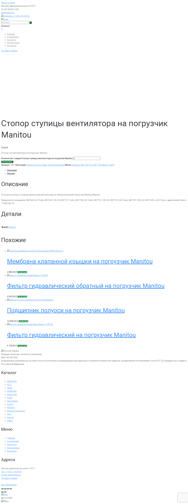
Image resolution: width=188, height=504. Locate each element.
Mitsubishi (12, 381)
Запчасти (11, 40)
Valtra (9, 421)
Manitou (31, 165)
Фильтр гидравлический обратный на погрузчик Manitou (85, 285)
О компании (13, 37)
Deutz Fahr (12, 394)
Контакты (11, 45)
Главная (11, 34)
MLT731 (89, 165)
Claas (9, 388)
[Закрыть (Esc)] (11, 488)
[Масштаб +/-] (2, 488)
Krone (10, 404)
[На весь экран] (5, 488)
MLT (83, 165)
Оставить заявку (9, 51)
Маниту (105, 165)
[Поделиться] (8, 488)
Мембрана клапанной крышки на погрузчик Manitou (80, 261)
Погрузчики (41, 165)
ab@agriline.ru (7, 12)
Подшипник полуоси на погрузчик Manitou (66, 310)
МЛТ (112, 165)
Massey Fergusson (16, 411)
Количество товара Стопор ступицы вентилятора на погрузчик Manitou (37, 158)
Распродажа (13, 42)
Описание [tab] (12, 170)
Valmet (10, 417)
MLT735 (97, 165)
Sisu (9, 414)
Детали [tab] (11, 173)
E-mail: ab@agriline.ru (11, 475)
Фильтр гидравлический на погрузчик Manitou (71, 335)
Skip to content (8, 3)
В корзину (7, 162)
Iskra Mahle (12, 401)
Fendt (9, 398)
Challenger (12, 391)
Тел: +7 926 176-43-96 (11, 471)
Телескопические (56, 165)
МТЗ (9, 384)
